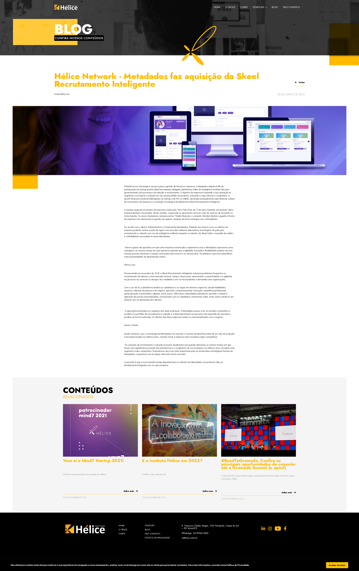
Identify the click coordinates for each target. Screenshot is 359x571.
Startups (149, 525)
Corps (244, 7)
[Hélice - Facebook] (285, 528)
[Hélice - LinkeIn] (263, 528)
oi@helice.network (189, 537)
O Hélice (230, 7)
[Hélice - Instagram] (270, 528)
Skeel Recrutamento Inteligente (167, 189)
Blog (275, 7)
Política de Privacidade (237, 565)
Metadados (203, 186)
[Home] (65, 7)
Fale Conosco (291, 7)
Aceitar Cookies (337, 565)
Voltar (301, 82)
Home (217, 7)
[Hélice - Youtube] (278, 528)
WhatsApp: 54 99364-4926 (195, 533)
